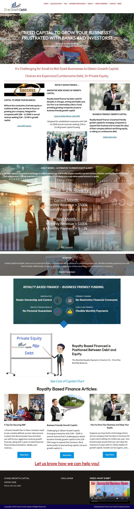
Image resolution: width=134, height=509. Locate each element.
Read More (24, 455)
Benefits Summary (67, 271)
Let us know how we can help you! (67, 463)
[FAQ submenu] (67, 3)
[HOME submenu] (49, 3)
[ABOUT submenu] (93, 3)
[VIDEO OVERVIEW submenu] (108, 3)
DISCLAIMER (67, 478)
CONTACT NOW (10, 482)
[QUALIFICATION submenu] (62, 3)
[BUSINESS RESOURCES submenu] (86, 3)
